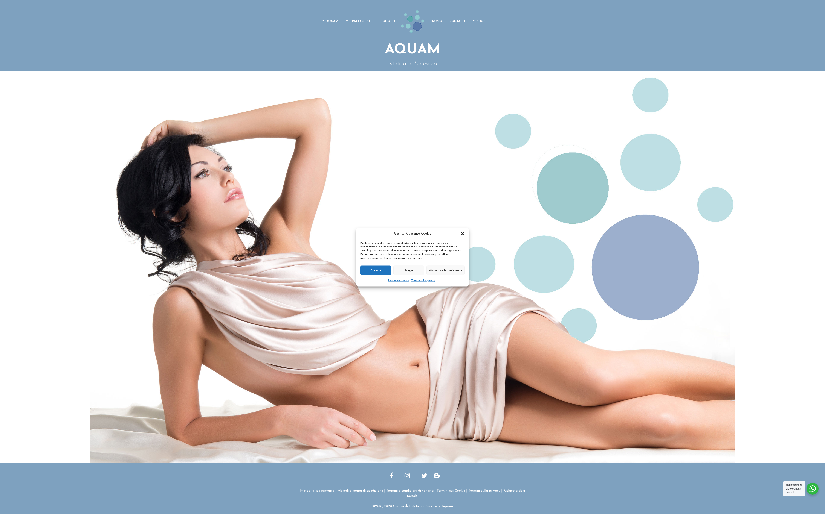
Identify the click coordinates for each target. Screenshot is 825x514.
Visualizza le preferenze (445, 270)
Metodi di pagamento (317, 491)
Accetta (375, 270)
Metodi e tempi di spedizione (360, 491)
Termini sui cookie (398, 280)
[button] (462, 234)
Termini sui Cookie (451, 491)
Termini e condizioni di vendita (410, 491)
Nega (409, 270)
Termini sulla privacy (423, 280)
